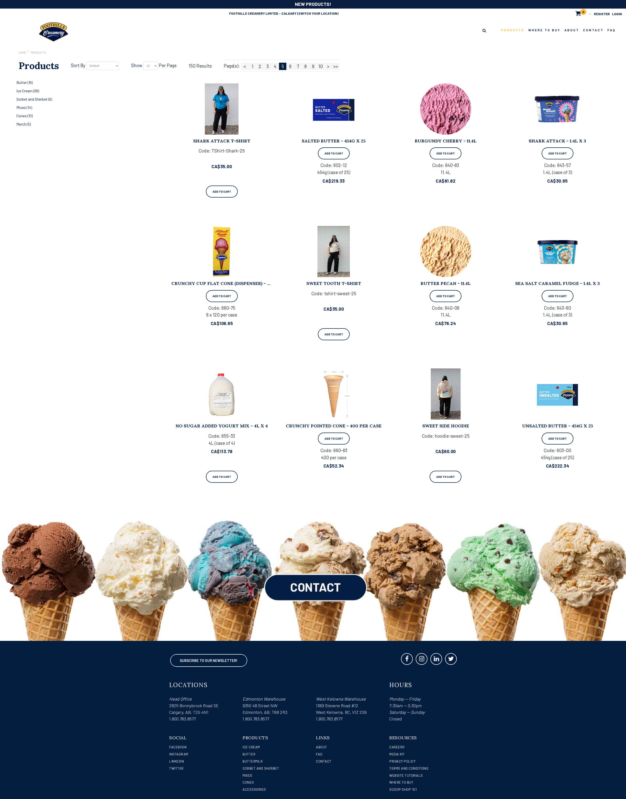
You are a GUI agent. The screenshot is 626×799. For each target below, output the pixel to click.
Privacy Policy (402, 761)
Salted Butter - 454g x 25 (334, 141)
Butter (249, 754)
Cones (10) (24, 115)
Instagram (178, 754)
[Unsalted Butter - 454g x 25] (557, 394)
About (321, 747)
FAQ (319, 754)
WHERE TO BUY (401, 782)
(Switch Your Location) (317, 13)
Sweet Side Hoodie (445, 426)
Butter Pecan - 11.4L (446, 283)
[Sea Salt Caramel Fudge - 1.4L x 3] (557, 251)
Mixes (247, 775)
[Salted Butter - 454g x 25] (333, 109)
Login (617, 14)
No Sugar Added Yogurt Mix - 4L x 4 (222, 426)
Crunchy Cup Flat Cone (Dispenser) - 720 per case (234, 283)
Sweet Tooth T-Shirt (333, 283)
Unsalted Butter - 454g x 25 (557, 426)
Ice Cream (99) (27, 90)
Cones (248, 782)
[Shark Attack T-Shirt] (221, 109)
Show (136, 65)
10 (320, 66)
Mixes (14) (24, 107)
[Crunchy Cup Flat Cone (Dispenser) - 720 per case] (221, 251)
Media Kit (397, 754)
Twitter (176, 768)
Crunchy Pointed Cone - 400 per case (333, 426)
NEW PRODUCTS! (313, 4)
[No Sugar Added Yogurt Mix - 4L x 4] (221, 394)
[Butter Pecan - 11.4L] (445, 251)
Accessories (254, 789)
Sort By (78, 65)
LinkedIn (176, 761)
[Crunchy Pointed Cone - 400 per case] (333, 394)
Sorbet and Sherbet (261, 768)
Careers (397, 747)
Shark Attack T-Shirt (221, 141)
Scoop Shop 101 (403, 789)
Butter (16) (24, 82)
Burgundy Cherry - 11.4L (446, 141)
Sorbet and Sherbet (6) (34, 99)
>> (335, 66)
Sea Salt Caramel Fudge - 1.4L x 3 (557, 283)
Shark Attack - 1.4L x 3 (557, 141)
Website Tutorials (406, 775)
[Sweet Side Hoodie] (445, 394)
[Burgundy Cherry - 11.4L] (445, 109)
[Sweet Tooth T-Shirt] (333, 251)
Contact (324, 761)
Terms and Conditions (408, 768)
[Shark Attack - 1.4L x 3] (557, 109)
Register (602, 14)
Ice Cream (251, 747)
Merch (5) (23, 124)
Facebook (178, 747)
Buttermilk (253, 761)
